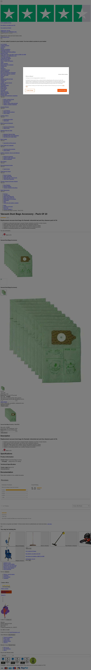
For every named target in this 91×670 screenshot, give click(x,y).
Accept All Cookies (62, 90)
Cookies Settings (29, 90)
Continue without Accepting (63, 74)
